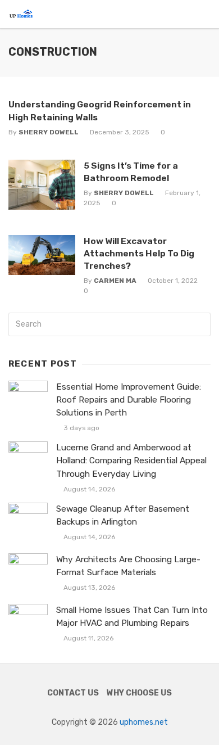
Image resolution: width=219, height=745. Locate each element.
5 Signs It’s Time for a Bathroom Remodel (131, 171)
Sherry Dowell (49, 132)
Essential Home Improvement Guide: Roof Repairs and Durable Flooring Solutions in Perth (128, 400)
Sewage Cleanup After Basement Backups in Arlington (122, 515)
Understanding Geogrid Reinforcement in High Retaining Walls (99, 110)
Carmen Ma (115, 281)
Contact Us (73, 693)
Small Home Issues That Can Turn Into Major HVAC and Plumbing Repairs (132, 616)
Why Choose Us (139, 693)
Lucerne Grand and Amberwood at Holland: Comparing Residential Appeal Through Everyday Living (131, 460)
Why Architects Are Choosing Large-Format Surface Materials (128, 565)
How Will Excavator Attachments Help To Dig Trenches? (139, 253)
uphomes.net (144, 722)
